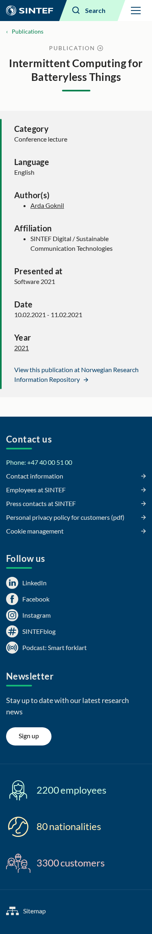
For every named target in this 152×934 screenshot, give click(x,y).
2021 (21, 348)
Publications (27, 31)
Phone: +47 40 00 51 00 (39, 462)
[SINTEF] (29, 10)
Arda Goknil (47, 205)
